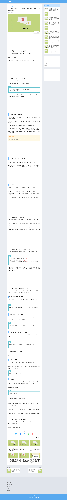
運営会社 (29, 497)
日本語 (39, 437)
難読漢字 (46, 65)
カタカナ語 (46, 57)
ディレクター (46, 59)
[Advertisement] (24, 41)
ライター (46, 61)
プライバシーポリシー (35, 497)
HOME (34, 495)
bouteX (9, 1)
